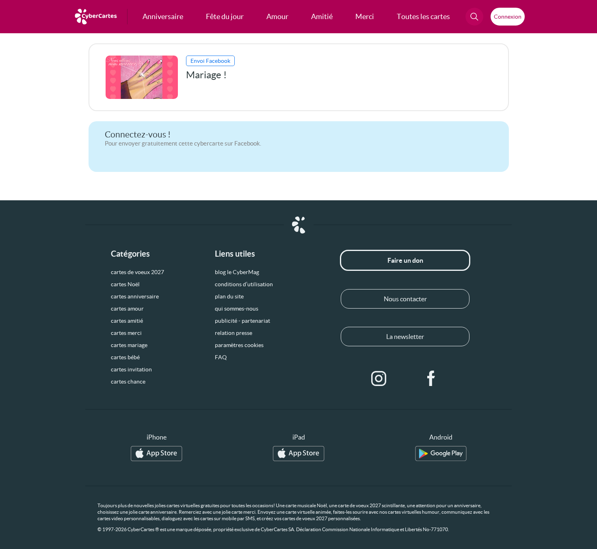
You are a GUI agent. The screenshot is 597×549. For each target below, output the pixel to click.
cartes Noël (125, 284)
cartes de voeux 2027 (137, 272)
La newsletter (405, 336)
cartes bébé (125, 357)
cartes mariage (129, 345)
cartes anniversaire (135, 296)
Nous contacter (405, 298)
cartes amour (127, 308)
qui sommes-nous (236, 308)
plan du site (229, 296)
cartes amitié (127, 320)
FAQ (221, 357)
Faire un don (405, 260)
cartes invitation (131, 369)
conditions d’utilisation (244, 284)
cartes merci (126, 333)
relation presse (233, 333)
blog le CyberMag (237, 272)
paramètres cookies (239, 345)
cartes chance (128, 381)
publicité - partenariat (242, 320)
